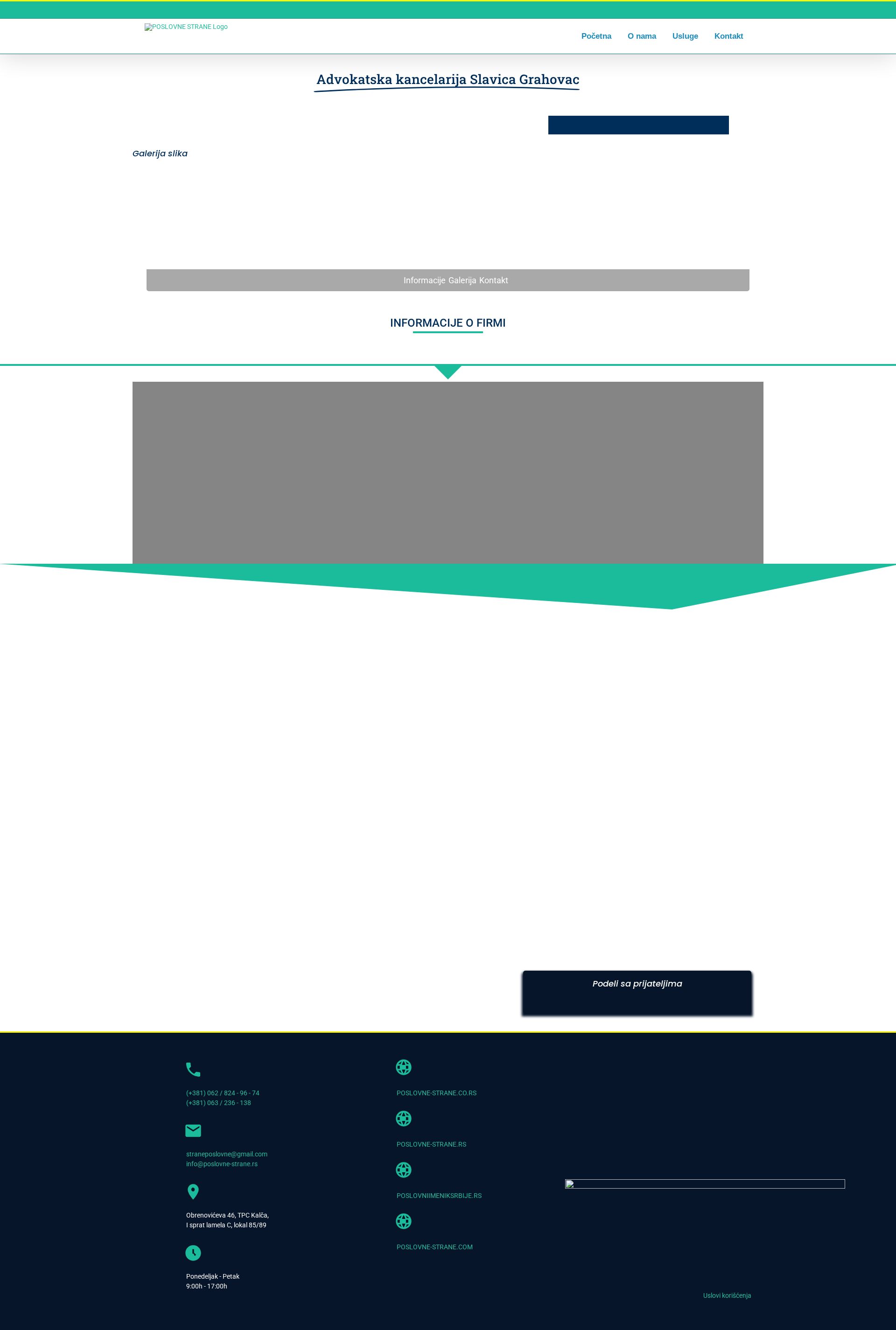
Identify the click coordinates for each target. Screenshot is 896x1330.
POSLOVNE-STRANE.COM (435, 1247)
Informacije (425, 280)
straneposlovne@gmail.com (226, 1154)
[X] (612, 1000)
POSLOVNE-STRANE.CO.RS (436, 1093)
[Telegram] (662, 1000)
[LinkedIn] (629, 1000)
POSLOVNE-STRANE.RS (431, 1144)
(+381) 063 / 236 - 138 (218, 1102)
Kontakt (493, 280)
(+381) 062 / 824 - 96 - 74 (222, 1093)
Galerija (462, 280)
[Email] (679, 1000)
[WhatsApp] (645, 1000)
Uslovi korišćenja (727, 1295)
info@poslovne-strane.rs (222, 1164)
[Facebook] (595, 1000)
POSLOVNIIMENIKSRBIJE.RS (439, 1195)
